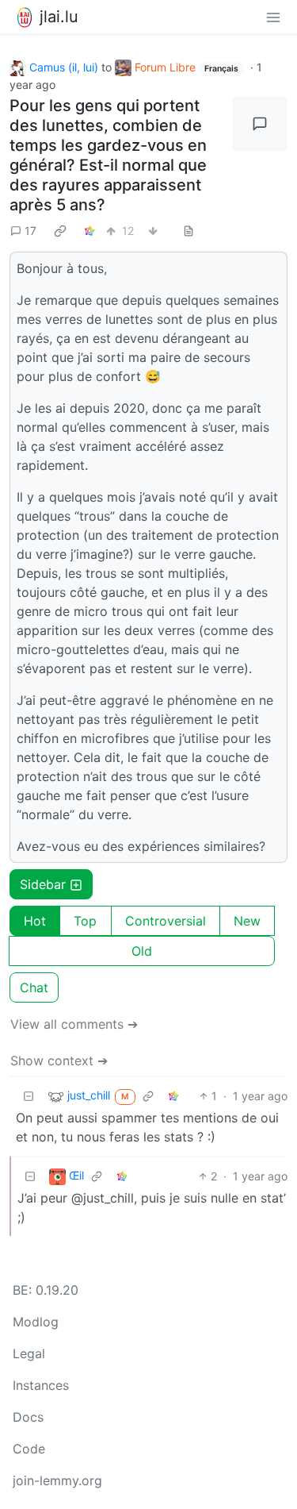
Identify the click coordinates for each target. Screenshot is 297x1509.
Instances (41, 1385)
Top (85, 921)
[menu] (273, 17)
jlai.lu (59, 16)
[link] (60, 230)
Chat (34, 987)
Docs (28, 1417)
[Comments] (259, 124)
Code (29, 1449)
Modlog (36, 1322)
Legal (29, 1353)
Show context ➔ (59, 1060)
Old (141, 951)
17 (30, 230)
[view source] (188, 230)
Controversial (165, 921)
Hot (35, 921)
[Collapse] (28, 1096)
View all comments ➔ (74, 1024)
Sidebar (43, 884)
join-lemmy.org (57, 1480)
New (247, 921)
